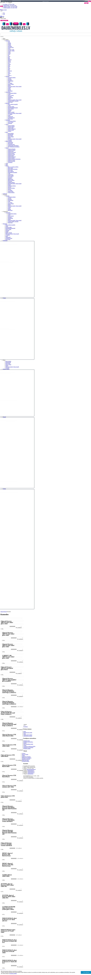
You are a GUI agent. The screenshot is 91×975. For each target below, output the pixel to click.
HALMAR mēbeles (4, 20)
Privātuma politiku (13, 973)
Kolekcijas (3, 17)
